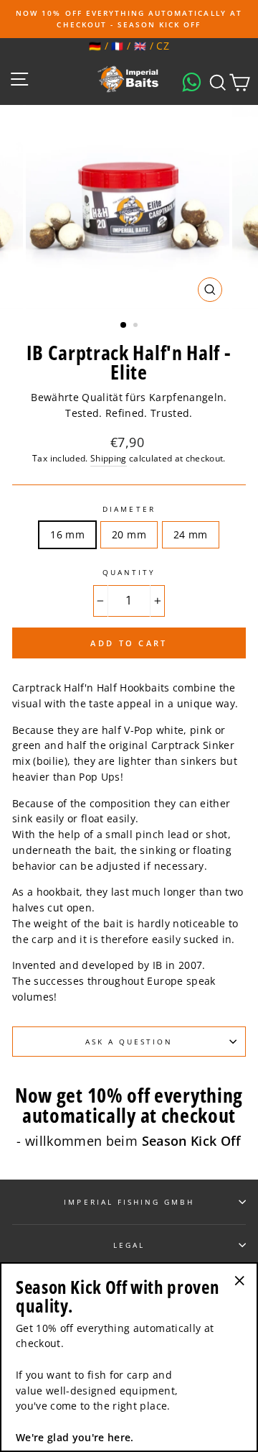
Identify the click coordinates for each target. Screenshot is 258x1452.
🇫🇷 (117, 45)
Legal (129, 1245)
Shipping (108, 458)
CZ (162, 45)
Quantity (129, 572)
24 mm (190, 534)
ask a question (129, 1042)
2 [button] (136, 326)
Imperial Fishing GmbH (129, 1202)
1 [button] (124, 325)
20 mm (129, 534)
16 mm (67, 534)
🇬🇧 (140, 45)
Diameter (128, 509)
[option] (129, 19)
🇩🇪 (95, 45)
